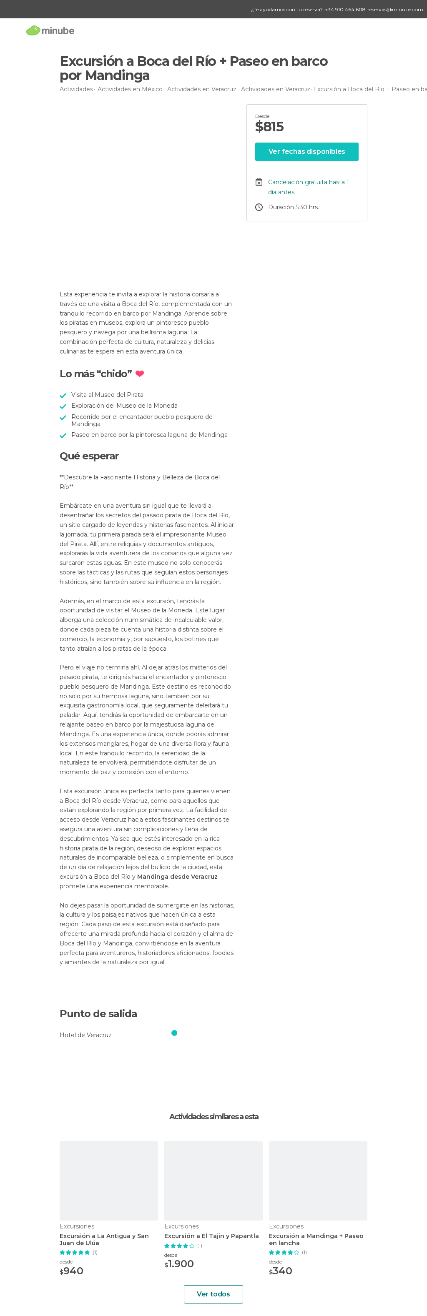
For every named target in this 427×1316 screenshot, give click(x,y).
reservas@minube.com (395, 9)
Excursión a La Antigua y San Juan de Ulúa (104, 1240)
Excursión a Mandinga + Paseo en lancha (316, 1240)
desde (66, 1261)
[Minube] (50, 30)
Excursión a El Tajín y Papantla (211, 1236)
